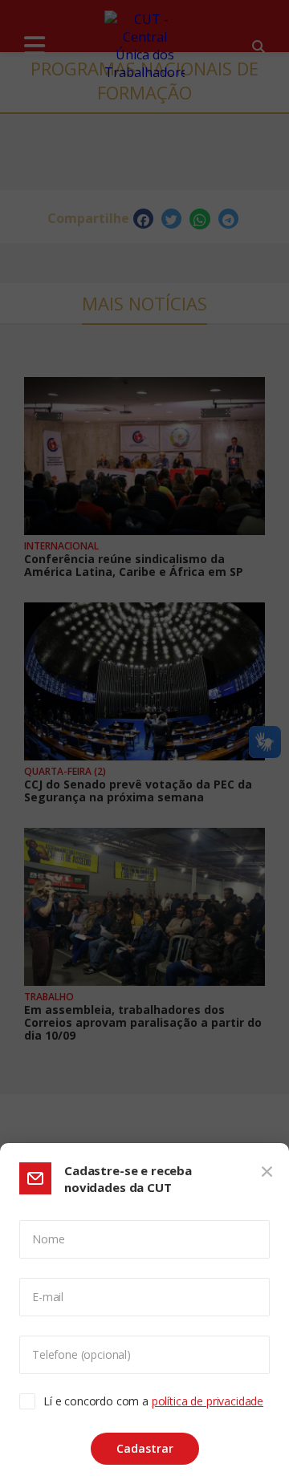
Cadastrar (144, 1448)
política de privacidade (207, 1401)
